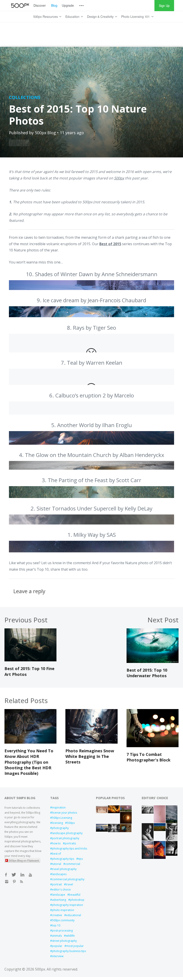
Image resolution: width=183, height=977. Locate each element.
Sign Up (164, 5)
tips (80, 859)
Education (72, 16)
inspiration (59, 807)
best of (56, 854)
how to (56, 843)
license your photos (64, 813)
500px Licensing (62, 818)
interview (57, 956)
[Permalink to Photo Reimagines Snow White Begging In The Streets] (91, 742)
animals (57, 936)
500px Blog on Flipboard (24, 860)
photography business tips (69, 951)
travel (69, 884)
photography (60, 828)
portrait (57, 884)
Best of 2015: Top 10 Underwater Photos (147, 672)
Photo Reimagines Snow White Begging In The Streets (89, 756)
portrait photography (65, 838)
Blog (54, 5)
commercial (72, 864)
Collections (24, 97)
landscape (58, 895)
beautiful (74, 895)
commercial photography (68, 879)
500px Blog (45, 132)
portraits (70, 843)
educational (73, 915)
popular (57, 946)
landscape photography (67, 833)
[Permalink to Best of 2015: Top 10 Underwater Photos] (153, 661)
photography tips (63, 859)
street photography (64, 941)
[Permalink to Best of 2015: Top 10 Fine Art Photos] (30, 660)
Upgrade (68, 5)
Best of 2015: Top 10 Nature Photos (78, 115)
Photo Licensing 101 (135, 16)
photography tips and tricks (69, 848)
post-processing (62, 930)
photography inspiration (67, 905)
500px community (63, 920)
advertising (59, 900)
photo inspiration (63, 910)
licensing (57, 823)
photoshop (77, 900)
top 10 (56, 925)
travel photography (64, 869)
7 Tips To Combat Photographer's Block (149, 757)
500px (71, 823)
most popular (75, 946)
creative (57, 915)
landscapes (59, 874)
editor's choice (61, 889)
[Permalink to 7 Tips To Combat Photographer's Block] (153, 745)
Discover (39, 5)
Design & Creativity (100, 16)
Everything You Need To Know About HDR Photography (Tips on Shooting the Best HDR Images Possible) (28, 762)
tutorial (56, 864)
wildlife (70, 936)
